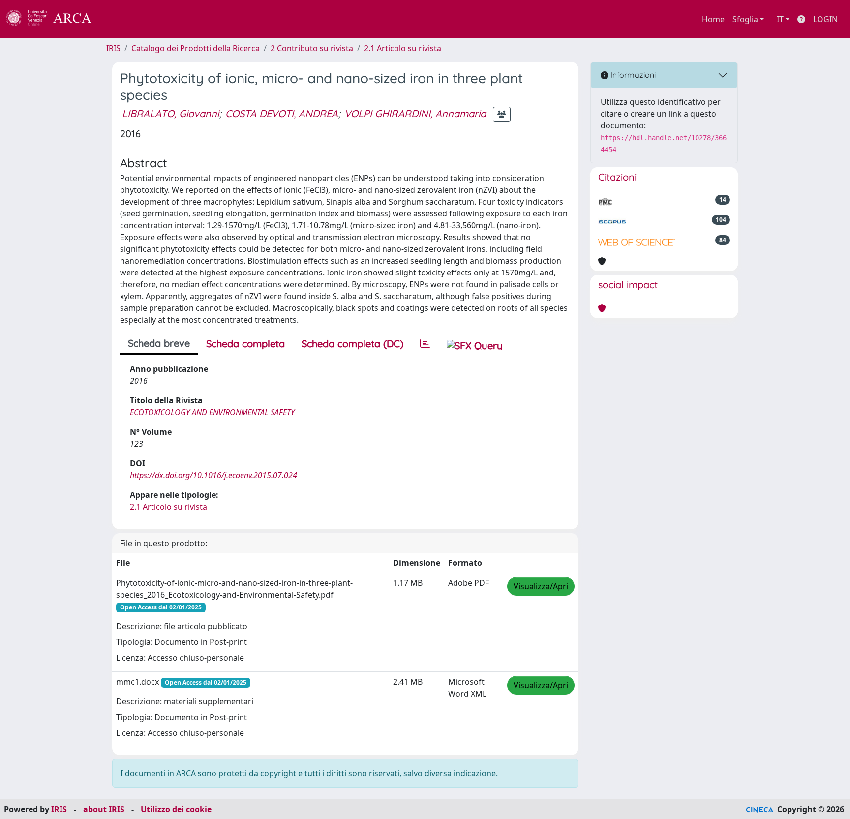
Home (713, 19)
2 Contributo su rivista (312, 48)
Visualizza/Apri (541, 586)
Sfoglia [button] (745, 19)
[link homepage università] (118, 19)
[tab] (425, 344)
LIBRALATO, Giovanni (170, 113)
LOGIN (825, 19)
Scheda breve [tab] (159, 343)
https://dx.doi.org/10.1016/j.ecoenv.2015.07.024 (213, 475)
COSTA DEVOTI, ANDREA (281, 113)
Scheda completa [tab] (245, 343)
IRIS (113, 48)
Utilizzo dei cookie (176, 809)
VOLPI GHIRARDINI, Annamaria (415, 113)
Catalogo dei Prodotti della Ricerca (195, 48)
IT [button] (780, 19)
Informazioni (632, 75)
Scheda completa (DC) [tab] (352, 343)
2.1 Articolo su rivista (402, 48)
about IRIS (103, 809)
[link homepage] (54, 19)
